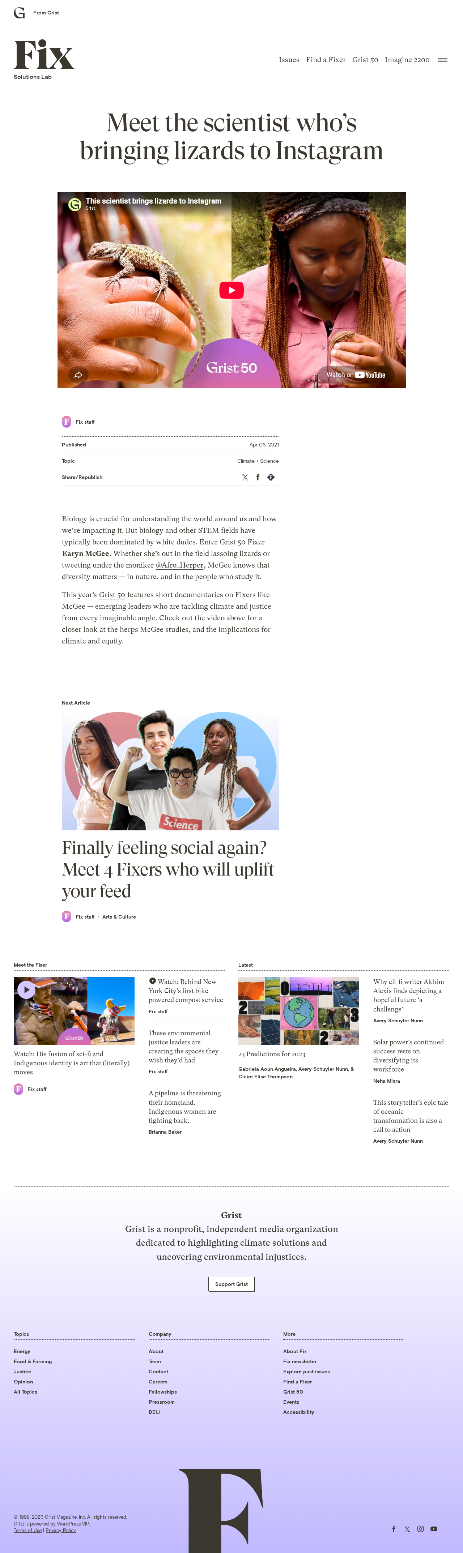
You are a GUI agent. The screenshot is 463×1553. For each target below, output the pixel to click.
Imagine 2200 (407, 60)
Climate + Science (258, 461)
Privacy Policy (61, 1530)
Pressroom (162, 1402)
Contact (158, 1371)
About (156, 1351)
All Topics (25, 1392)
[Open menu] (442, 60)
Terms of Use (28, 1530)
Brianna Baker (165, 1132)
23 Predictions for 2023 (271, 1054)
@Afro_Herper (179, 565)
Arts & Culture (119, 917)
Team (155, 1361)
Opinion (23, 1381)
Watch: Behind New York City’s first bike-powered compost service (186, 991)
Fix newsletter (300, 1361)
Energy (22, 1351)
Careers (158, 1381)
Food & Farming (33, 1361)
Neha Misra (386, 1081)
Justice (22, 1371)
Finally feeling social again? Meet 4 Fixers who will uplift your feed (168, 869)
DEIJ (154, 1412)
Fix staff (85, 422)
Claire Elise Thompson (265, 1076)
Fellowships (163, 1392)
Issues (289, 60)
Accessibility (298, 1412)
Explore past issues (306, 1371)
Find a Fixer (326, 60)
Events (291, 1402)
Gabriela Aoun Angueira (267, 1069)
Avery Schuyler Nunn (323, 1069)
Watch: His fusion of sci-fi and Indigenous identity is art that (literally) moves (71, 1063)
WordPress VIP (73, 1524)
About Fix (295, 1351)
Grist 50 (365, 60)
